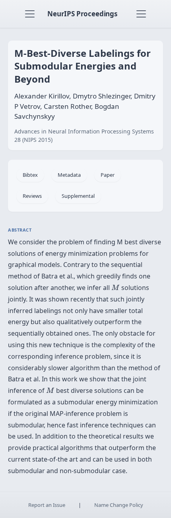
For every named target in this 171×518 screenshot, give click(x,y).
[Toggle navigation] (30, 14)
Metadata (69, 174)
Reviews (32, 195)
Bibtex (30, 174)
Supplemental (78, 195)
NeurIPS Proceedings (82, 13)
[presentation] (115, 287)
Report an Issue (46, 504)
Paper (108, 174)
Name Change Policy (118, 504)
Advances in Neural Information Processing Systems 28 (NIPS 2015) (84, 135)
